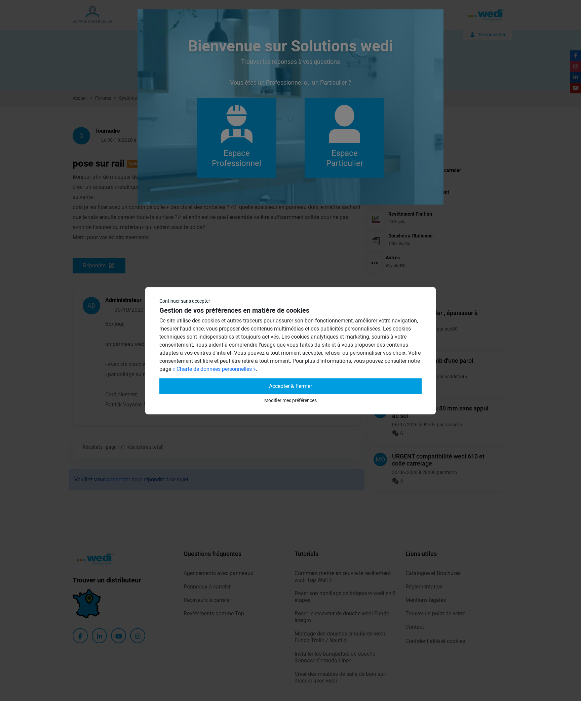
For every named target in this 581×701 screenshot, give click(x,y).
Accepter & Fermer (290, 386)
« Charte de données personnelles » (214, 368)
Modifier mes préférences (290, 400)
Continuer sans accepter (184, 300)
